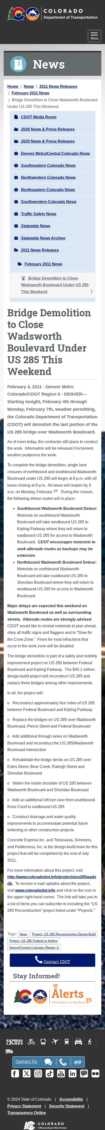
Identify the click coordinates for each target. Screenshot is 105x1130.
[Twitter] (26, 1073)
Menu (96, 36)
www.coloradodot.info (35, 890)
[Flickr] (95, 1073)
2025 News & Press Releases (47, 141)
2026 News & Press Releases (47, 129)
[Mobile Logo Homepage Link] (52, 14)
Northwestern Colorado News (48, 177)
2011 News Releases (58, 86)
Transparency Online (26, 1113)
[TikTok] (49, 1073)
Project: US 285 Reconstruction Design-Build (64, 934)
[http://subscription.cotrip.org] (52, 994)
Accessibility (71, 1099)
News (29, 86)
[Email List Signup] (84, 1073)
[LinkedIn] (72, 1073)
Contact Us (27, 1061)
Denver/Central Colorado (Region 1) (34, 947)
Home (12, 86)
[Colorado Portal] (46, 1124)
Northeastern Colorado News (47, 190)
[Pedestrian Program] (90, 1042)
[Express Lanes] (15, 1042)
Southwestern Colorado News (48, 202)
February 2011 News (30, 93)
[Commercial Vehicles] (9, 1051)
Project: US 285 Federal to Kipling (33, 941)
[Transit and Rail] (43, 1042)
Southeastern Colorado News (48, 165)
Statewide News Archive (42, 238)
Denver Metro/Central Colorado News (55, 153)
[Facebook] (15, 1073)
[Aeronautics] (55, 1042)
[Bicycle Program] (32, 1042)
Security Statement (66, 1106)
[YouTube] (61, 1073)
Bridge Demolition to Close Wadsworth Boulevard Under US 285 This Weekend (55, 285)
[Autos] (78, 1042)
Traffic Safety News (38, 214)
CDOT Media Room (38, 117)
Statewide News (35, 226)
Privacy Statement (24, 1106)
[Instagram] (38, 1073)
